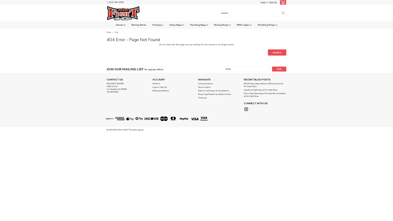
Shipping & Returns (160, 90)
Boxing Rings (221, 24)
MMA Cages (243, 24)
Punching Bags (198, 24)
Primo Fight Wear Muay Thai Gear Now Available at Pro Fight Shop (265, 94)
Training (156, 24)
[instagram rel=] (246, 109)
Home (109, 32)
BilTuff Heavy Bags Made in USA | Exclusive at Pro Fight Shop (263, 85)
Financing (202, 98)
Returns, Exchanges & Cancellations (213, 90)
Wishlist (156, 83)
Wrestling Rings (266, 24)
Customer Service (205, 83)
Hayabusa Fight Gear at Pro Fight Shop (261, 90)
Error (116, 32)
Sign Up (273, 2)
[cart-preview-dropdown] (282, 2)
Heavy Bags (175, 24)
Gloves (120, 24)
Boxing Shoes (139, 24)
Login (263, 2)
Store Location (204, 87)
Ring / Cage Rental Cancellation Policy (214, 94)
